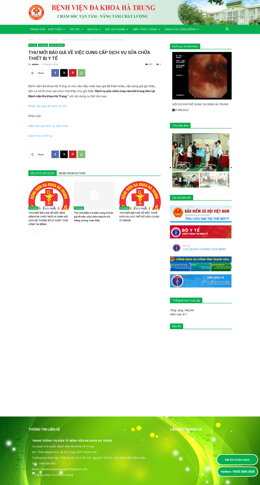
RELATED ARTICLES (42, 173)
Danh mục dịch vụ (40, 136)
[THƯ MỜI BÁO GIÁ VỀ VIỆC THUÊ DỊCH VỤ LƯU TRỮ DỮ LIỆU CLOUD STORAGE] (140, 195)
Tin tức (74, 29)
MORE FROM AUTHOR (72, 173)
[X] (64, 73)
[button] (227, 29)
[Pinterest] (73, 73)
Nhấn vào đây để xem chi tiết (47, 106)
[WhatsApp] (81, 73)
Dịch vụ (92, 29)
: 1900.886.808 (238, 471)
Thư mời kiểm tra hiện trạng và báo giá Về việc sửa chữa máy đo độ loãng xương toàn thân (93, 216)
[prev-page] (30, 231)
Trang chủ (37, 29)
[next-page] (36, 231)
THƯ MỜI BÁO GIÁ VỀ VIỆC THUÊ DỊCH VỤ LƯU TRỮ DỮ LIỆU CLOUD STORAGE (139, 216)
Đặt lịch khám (115, 29)
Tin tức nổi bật (57, 45)
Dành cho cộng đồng (180, 29)
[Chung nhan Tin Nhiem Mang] (52, 475)
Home (31, 39)
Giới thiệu (55, 29)
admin (35, 64)
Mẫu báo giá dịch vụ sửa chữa (48, 126)
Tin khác (53, 39)
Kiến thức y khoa (145, 29)
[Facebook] (55, 73)
